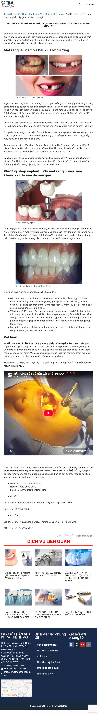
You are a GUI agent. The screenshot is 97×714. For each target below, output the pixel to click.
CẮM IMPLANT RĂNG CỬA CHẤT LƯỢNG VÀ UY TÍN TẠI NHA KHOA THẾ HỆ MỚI (78, 577)
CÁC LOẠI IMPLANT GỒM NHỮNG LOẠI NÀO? (78, 613)
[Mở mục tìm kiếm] (79, 4)
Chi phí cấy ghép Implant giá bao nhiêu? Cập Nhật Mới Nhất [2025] (17, 575)
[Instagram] (76, 644)
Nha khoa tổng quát (47, 668)
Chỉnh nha (42, 656)
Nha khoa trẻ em (46, 674)
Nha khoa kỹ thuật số (48, 662)
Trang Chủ (9, 14)
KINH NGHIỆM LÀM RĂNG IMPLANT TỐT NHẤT (48, 574)
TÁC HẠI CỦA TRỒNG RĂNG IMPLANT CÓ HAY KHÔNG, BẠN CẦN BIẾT (17, 614)
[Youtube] (82, 644)
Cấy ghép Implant (46, 645)
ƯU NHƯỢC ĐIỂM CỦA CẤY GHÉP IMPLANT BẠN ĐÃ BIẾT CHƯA (48, 614)
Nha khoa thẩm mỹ (47, 651)
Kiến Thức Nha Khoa (27, 14)
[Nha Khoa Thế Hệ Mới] (8, 4)
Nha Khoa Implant (49, 14)
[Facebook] (71, 644)
